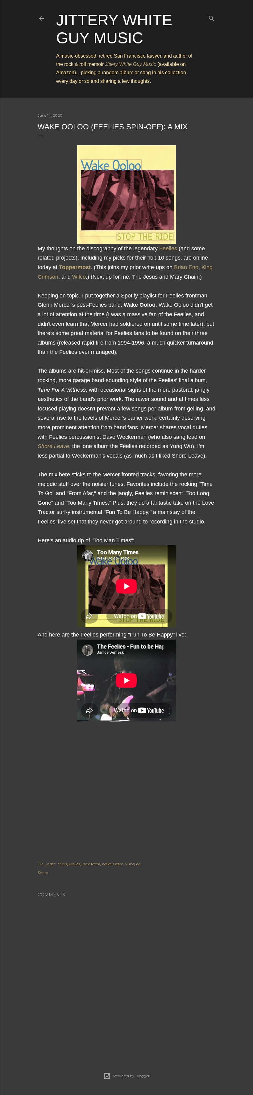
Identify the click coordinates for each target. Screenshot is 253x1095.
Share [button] (43, 872)
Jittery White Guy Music (130, 64)
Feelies (168, 248)
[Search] (211, 17)
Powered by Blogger (131, 1075)
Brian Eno (186, 267)
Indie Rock (91, 864)
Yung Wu (133, 864)
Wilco (79, 277)
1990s (62, 864)
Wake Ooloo (112, 864)
